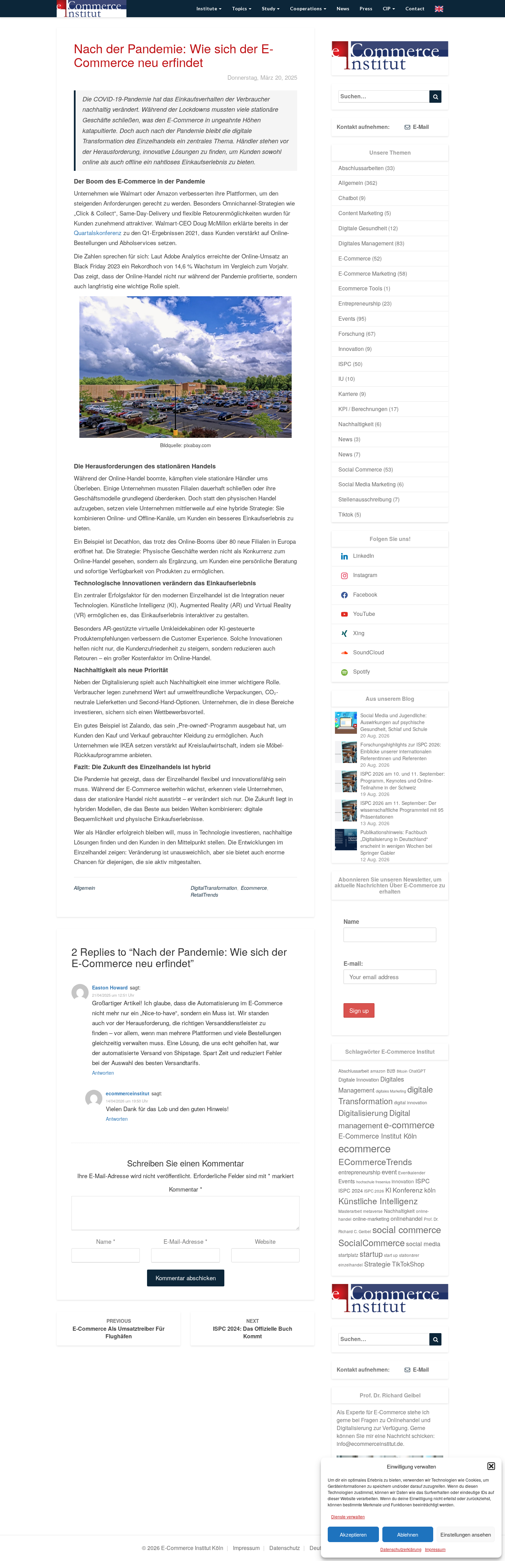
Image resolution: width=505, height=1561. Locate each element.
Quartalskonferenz (98, 232)
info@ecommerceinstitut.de (370, 1444)
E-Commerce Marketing (367, 273)
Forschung (351, 333)
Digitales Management (365, 243)
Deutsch (320, 1548)
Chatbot (348, 198)
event (389, 1171)
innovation (403, 1181)
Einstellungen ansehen (465, 1534)
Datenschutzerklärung (401, 1549)
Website (265, 1241)
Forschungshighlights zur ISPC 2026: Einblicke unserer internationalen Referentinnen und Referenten (400, 751)
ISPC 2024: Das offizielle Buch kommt (252, 1328)
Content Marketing (360, 213)
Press (366, 8)
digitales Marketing (391, 1091)
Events (346, 318)
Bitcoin (402, 1071)
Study (269, 8)
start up (391, 1255)
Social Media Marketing (367, 484)
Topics (240, 8)
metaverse (373, 1211)
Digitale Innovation (358, 1079)
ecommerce (254, 887)
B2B (391, 1070)
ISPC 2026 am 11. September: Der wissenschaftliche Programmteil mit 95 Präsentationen (402, 809)
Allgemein (84, 887)
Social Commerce (360, 469)
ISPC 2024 (350, 1190)
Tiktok (345, 514)
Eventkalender (411, 1172)
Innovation (351, 349)
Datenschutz (284, 1548)
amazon (377, 1071)
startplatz (348, 1254)
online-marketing (371, 1218)
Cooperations (306, 8)
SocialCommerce (371, 1242)
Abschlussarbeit (353, 1070)
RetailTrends (204, 894)
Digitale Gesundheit (362, 228)
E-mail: (353, 963)
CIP (387, 8)
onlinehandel (407, 1218)
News (343, 8)
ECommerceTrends (375, 1161)
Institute (207, 8)
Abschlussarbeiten (361, 168)
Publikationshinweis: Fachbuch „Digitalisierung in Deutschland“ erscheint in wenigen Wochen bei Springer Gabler (396, 842)
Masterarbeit (350, 1211)
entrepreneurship (359, 1172)
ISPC (344, 364)
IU (341, 379)
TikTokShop (408, 1263)
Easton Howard (110, 987)
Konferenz (408, 1190)
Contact (415, 8)
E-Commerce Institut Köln (377, 1136)
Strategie (377, 1264)
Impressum (435, 1549)
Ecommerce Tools (360, 288)
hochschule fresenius (373, 1181)
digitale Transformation (385, 1095)
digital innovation (410, 1102)
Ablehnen (407, 1534)
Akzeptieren (353, 1534)
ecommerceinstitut (127, 1093)
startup (371, 1253)
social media (423, 1243)
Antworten (103, 1072)
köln (430, 1189)
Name (105, 1241)
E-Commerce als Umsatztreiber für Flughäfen (118, 1328)
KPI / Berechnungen (363, 409)
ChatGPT (417, 1071)
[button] (491, 1466)
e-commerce (409, 1124)
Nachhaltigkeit (355, 424)
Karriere (348, 394)
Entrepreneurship (359, 303)
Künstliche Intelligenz (378, 1201)
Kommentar (185, 1189)
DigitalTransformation (214, 887)
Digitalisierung (363, 1112)
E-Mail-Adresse (185, 1241)
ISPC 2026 (374, 1191)
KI (388, 1189)
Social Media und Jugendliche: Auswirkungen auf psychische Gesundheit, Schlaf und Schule (393, 722)
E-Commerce (354, 258)
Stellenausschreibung (365, 499)
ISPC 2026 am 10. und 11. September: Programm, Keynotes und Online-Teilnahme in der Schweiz (402, 780)
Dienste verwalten (348, 1516)
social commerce (406, 1229)
